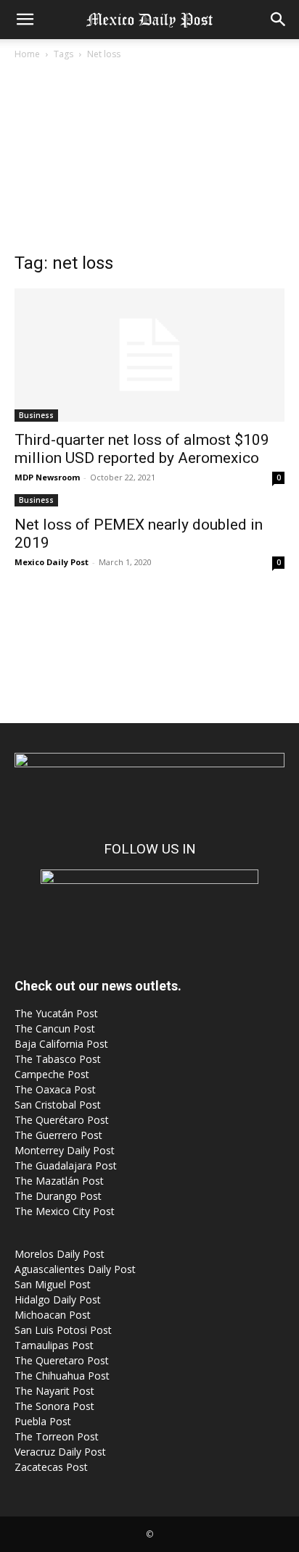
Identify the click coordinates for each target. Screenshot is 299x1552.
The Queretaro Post (62, 1360)
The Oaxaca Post (55, 1089)
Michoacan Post (53, 1315)
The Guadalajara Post (66, 1165)
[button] (24, 19)
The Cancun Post (55, 1028)
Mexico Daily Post (52, 561)
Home (27, 54)
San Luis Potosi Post (63, 1330)
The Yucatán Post (56, 1013)
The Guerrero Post (58, 1135)
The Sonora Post (54, 1406)
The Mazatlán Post (59, 1181)
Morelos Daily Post (60, 1254)
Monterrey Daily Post (65, 1150)
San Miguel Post (53, 1284)
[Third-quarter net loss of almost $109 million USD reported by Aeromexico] (149, 355)
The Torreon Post (57, 1436)
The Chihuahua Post (62, 1375)
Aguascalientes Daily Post (75, 1269)
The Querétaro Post (62, 1120)
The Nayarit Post (54, 1391)
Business (36, 415)
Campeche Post (52, 1074)
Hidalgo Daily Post (58, 1299)
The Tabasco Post (58, 1059)
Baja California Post (61, 1044)
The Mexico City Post (65, 1211)
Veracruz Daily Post (60, 1452)
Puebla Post (43, 1421)
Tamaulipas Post (54, 1345)
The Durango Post (58, 1196)
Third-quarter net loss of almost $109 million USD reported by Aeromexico (142, 449)
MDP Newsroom (47, 477)
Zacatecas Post (51, 1467)
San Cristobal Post (58, 1104)
